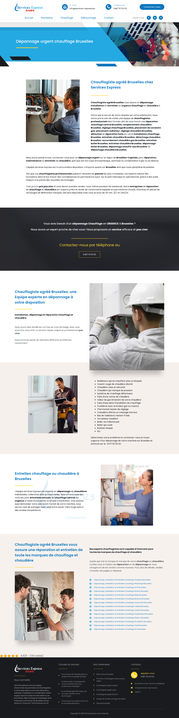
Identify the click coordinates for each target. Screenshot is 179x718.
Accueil (29, 17)
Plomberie (47, 17)
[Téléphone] (108, 7)
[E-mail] (65, 7)
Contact (109, 17)
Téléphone (119, 5)
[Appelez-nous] (134, 675)
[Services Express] (28, 7)
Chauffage (66, 17)
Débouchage (88, 17)
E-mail (73, 5)
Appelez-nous (147, 673)
